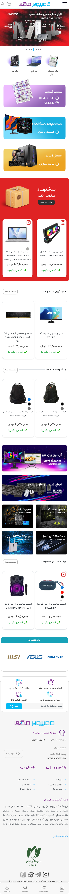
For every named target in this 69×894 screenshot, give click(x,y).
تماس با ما (58, 789)
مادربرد (15, 71)
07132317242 (58, 740)
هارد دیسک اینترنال (53, 73)
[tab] (62, 888)
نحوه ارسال (27, 784)
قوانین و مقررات (55, 784)
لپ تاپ (34, 71)
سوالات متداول (25, 779)
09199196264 (38, 740)
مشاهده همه (46, 202)
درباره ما (59, 779)
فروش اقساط (26, 789)
